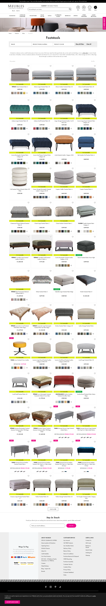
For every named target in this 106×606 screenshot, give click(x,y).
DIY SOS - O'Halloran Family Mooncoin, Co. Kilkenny (49, 559)
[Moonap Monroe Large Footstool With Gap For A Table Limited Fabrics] (62, 437)
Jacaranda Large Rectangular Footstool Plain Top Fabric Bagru (42, 326)
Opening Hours (45, 546)
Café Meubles (45, 554)
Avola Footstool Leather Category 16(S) (64, 155)
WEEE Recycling (67, 559)
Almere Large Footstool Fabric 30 (42, 87)
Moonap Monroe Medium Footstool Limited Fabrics (20, 463)
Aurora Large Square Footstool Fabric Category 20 (86, 121)
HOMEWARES (33, 15)
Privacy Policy (67, 569)
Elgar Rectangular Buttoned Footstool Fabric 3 (20, 292)
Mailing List (89, 552)
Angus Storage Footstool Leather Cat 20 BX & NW (64, 121)
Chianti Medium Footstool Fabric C (64, 223)
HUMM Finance (45, 548)
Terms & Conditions (68, 554)
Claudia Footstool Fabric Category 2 (86, 224)
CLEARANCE (12, 15)
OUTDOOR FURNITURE (22, 15)
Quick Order (89, 550)
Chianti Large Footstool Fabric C (42, 223)
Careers (43, 563)
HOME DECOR (42, 15)
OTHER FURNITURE (84, 15)
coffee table (85, 53)
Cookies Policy (67, 567)
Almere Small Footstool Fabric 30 (86, 87)
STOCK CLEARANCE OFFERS (49, 540)
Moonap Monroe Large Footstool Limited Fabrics (64, 429)
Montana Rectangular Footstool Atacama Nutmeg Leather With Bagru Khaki (19, 430)
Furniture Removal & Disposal (71, 556)
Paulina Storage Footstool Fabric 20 (64, 496)
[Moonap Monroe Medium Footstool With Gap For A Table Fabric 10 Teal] (65, 471)
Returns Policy (67, 551)
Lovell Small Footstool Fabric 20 (19, 394)
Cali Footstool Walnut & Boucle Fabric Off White (20, 190)
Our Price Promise (46, 556)
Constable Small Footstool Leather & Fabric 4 (42, 258)
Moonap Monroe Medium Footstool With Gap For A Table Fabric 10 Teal (86, 464)
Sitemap (88, 555)
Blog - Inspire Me (45, 568)
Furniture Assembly (68, 561)
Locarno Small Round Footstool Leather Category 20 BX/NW (64, 360)
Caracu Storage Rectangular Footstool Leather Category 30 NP (42, 190)
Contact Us (88, 540)
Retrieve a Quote (88, 546)
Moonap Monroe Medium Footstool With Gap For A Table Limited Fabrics (42, 464)
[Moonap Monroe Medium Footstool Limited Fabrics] (65, 437)
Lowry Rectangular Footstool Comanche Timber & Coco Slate (42, 395)
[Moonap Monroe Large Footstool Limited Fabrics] (60, 437)
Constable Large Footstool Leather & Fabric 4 (19, 258)
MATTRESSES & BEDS (58, 15)
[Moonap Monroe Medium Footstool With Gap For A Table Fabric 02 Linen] (62, 471)
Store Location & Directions (48, 543)
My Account (66, 540)
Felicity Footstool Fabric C (42, 292)
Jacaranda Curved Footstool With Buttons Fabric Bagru (20, 326)
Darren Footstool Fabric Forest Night (86, 257)
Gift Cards (88, 543)
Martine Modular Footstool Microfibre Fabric (64, 395)
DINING (76, 15)
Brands (43, 571)
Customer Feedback (68, 572)
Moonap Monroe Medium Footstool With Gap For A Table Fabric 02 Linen (64, 464)
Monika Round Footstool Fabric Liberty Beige (86, 395)
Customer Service (67, 564)
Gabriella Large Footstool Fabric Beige (64, 292)
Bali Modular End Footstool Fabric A (86, 155)
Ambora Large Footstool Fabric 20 (20, 121)
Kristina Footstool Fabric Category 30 (64, 326)
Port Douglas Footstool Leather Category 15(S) (86, 497)
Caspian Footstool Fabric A (86, 189)
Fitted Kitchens (45, 566)
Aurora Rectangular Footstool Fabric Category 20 (19, 156)
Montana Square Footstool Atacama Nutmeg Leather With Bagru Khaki (42, 430)
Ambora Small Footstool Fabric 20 (42, 121)
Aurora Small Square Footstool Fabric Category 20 (42, 156)
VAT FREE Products (68, 543)
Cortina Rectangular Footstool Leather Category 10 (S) (64, 258)
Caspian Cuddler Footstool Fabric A (64, 189)
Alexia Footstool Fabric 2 (20, 87)
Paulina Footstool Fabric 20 (42, 496)
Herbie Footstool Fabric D (86, 292)
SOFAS (49, 15)
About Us (43, 551)
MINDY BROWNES (93, 15)
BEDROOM (68, 15)
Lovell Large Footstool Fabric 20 (86, 360)
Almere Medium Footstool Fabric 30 (64, 87)
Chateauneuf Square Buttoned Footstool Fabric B (19, 224)
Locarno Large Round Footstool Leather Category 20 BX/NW (42, 360)
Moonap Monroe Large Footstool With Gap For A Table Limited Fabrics (86, 429)
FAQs (64, 575)
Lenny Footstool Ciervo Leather (20, 360)
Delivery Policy (67, 548)
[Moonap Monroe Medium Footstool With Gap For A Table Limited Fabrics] (68, 437)
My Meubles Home (68, 546)
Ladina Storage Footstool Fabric (86, 326)
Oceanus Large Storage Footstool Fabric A (19, 497)
